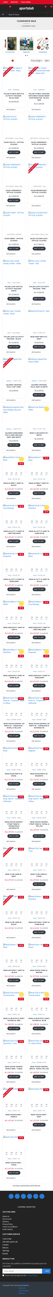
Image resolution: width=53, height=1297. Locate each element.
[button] (25, 55)
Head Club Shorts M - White (39, 434)
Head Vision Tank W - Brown (39, 971)
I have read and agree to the (21, 1275)
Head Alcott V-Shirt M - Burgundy (14, 580)
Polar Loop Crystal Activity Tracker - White (14, 289)
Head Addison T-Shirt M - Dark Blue (13, 676)
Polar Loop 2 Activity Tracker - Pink (39, 287)
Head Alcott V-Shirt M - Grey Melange (14, 532)
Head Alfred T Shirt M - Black (13, 484)
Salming (8, 381)
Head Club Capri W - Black (13, 923)
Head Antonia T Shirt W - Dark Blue (39, 923)
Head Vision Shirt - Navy (39, 1116)
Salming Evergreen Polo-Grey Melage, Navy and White (14, 435)
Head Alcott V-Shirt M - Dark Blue (39, 532)
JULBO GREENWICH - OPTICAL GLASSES (39, 143)
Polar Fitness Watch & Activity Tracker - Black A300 (14, 96)
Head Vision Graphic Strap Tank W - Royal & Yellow (39, 824)
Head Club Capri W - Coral (39, 875)
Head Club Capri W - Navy (13, 875)
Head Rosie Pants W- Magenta (39, 775)
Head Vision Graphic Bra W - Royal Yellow (39, 1067)
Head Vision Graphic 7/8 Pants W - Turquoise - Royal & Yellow (13, 726)
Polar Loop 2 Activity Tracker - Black (14, 338)
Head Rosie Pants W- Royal (14, 775)
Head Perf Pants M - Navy (39, 338)
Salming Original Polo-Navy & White (39, 386)
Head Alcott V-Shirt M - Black (39, 580)
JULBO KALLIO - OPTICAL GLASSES (14, 143)
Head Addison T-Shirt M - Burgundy (39, 676)
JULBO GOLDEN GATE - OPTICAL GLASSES (39, 239)
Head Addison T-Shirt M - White (13, 628)
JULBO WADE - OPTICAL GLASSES (13, 239)
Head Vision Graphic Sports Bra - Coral (14, 1067)
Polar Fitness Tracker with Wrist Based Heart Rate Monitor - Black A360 (39, 97)
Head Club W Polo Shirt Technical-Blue (39, 1019)
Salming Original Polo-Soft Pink (14, 386)
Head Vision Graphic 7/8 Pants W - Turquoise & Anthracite (39, 726)
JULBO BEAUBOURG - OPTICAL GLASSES (39, 191)
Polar (9, 89)
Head (34, 332)
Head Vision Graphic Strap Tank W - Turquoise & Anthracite (14, 825)
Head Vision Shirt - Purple (13, 1116)
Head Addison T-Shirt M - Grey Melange (39, 628)
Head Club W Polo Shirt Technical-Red (13, 1019)
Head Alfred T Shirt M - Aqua (39, 484)
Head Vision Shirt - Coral (13, 1164)
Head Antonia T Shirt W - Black (13, 971)
